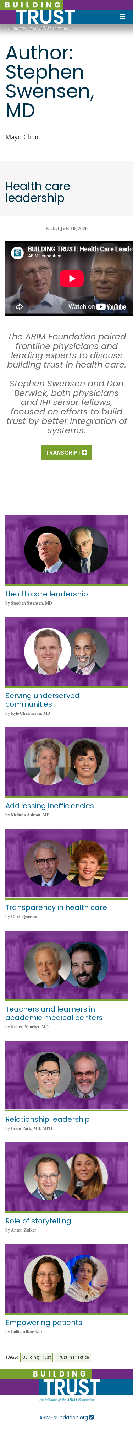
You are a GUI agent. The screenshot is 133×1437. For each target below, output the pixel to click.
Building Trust (36, 1357)
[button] (66, 452)
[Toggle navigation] (122, 17)
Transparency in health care (56, 907)
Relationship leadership (47, 1119)
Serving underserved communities (42, 699)
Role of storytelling (38, 1221)
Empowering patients (43, 1322)
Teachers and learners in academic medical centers (54, 1013)
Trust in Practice (73, 1357)
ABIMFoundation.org (64, 1417)
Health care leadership (46, 594)
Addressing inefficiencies (49, 805)
